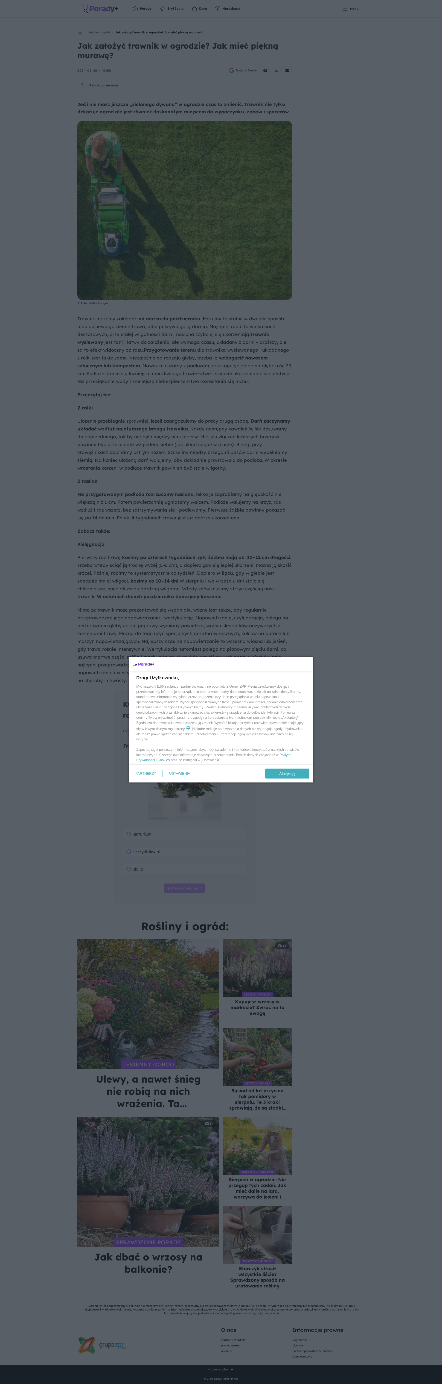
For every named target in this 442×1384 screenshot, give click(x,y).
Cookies (163, 760)
